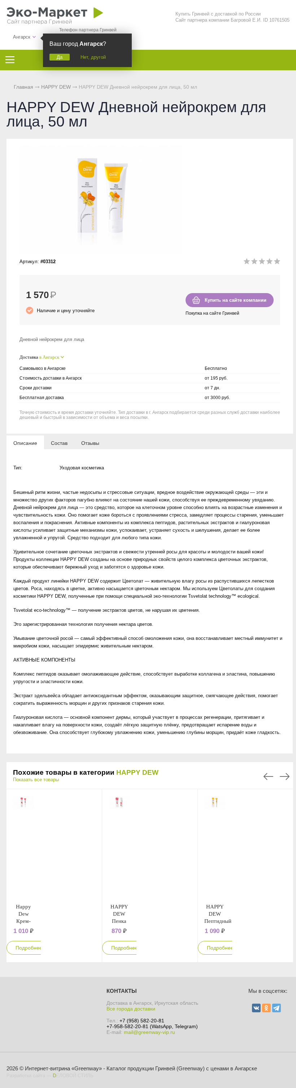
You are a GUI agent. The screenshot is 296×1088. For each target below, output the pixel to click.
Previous (268, 776)
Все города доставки (130, 1009)
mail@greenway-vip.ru (149, 1032)
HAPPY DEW (137, 772)
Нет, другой (93, 57)
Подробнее (29, 948)
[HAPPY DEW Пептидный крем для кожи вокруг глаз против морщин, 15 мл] (215, 846)
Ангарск (21, 37)
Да (59, 57)
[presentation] (25, 443)
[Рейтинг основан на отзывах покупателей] (262, 263)
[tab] (25, 442)
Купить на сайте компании (235, 300)
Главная (23, 87)
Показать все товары (36, 779)
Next (285, 776)
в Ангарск (49, 357)
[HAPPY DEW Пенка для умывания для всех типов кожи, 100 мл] (119, 846)
